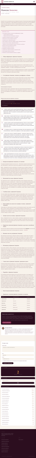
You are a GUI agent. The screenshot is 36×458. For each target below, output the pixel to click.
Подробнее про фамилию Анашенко (8, 48)
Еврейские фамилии (5, 451)
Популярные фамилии (7, 4)
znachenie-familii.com (9, 456)
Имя (3, 353)
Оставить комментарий (6, 322)
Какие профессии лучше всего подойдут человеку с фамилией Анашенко (14, 41)
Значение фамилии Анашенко (8, 34)
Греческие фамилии (5, 414)
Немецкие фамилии (5, 392)
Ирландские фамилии (5, 416)
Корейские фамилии (5, 422)
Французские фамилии (5, 420)
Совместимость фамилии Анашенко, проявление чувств (11, 49)
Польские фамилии (5, 407)
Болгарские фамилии (5, 409)
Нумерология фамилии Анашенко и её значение (10, 37)
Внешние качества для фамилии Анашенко (9, 45)
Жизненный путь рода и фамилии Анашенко (10, 38)
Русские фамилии (5, 403)
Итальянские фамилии (5, 398)
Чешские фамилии (5, 411)
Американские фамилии (6, 390)
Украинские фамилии (5, 418)
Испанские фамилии (5, 394)
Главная (2, 4)
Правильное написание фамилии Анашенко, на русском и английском (14, 44)
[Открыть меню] (34, 2)
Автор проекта (21, 439)
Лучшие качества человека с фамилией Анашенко (10, 42)
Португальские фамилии (6, 396)
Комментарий (4, 345)
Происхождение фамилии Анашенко (8, 51)
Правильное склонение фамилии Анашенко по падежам (11, 52)
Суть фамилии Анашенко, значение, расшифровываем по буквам (13, 33)
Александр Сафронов (8, 327)
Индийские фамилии (5, 405)
